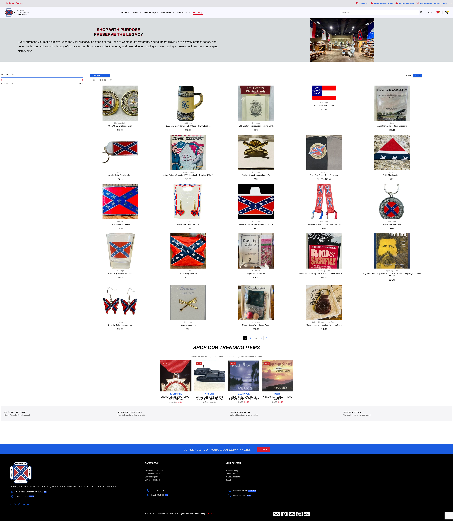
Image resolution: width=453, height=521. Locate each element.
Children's (256, 271)
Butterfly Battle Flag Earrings (120, 325)
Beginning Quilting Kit (256, 274)
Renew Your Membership (383, 3)
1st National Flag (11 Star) (324, 105)
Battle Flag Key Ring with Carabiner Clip (324, 224)
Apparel (324, 172)
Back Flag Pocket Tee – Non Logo (324, 175)
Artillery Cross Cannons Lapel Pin (256, 175)
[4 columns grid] (105, 80)
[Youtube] (24, 504)
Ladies (188, 221)
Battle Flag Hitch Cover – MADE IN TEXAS (256, 224)
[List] (111, 80)
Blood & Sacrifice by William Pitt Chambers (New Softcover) (324, 274)
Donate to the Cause (406, 3)
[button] (14, 3)
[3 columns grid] (100, 80)
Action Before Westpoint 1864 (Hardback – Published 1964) (188, 175)
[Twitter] (15, 504)
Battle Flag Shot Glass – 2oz (120, 274)
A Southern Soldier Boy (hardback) (392, 126)
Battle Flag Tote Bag (188, 274)
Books (392, 123)
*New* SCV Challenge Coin (120, 126)
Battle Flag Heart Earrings (188, 224)
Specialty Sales (188, 172)
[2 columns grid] (94, 80)
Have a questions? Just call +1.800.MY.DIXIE (436, 3)
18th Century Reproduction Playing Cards (256, 126)
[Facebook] (11, 504)
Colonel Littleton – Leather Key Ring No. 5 (324, 325)
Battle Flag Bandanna (392, 175)
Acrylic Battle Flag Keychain (120, 175)
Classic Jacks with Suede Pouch (256, 325)
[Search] (421, 12)
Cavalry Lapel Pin (188, 325)
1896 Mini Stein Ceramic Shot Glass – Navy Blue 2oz (188, 126)
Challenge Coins (120, 123)
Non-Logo (256, 123)
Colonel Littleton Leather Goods (324, 322)
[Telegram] (28, 504)
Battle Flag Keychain (392, 224)
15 (261, 338)
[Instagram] (19, 504)
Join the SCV (363, 3)
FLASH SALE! (175, 394)
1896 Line (188, 123)
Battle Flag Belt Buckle (120, 224)
